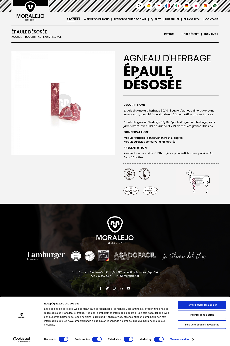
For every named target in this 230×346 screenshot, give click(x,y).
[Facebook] (101, 288)
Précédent (191, 34)
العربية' (215, 5)
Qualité (156, 19)
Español (149, 5)
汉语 (205, 5)
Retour (169, 34)
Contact (212, 19)
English (158, 5)
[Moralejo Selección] (115, 230)
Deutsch (186, 5)
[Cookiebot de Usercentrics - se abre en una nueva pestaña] (22, 339)
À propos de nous (97, 19)
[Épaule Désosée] (63, 103)
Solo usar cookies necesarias (202, 324)
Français (167, 5)
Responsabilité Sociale (130, 19)
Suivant (210, 34)
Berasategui (192, 19)
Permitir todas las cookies (202, 304)
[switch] (97, 339)
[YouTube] (128, 288)
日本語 (196, 5)
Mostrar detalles (179, 339)
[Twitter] (107, 288)
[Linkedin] (121, 288)
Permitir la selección (202, 314)
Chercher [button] (139, 5)
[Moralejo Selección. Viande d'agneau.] (30, 10)
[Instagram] (114, 288)
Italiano (177, 5)
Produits (73, 19)
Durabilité (172, 19)
